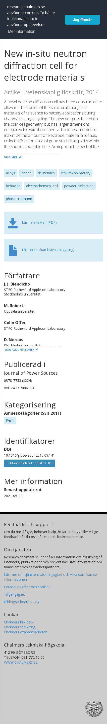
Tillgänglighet (14, 594)
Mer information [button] (21, 31)
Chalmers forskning (19, 627)
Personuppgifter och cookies (27, 586)
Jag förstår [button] (82, 20)
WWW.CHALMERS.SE (21, 662)
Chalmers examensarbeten (25, 632)
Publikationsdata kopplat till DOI (29, 463)
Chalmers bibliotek (19, 622)
